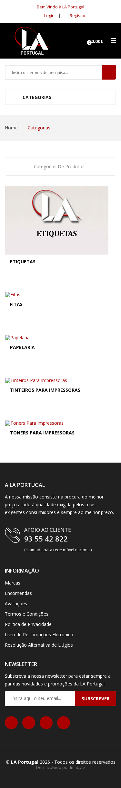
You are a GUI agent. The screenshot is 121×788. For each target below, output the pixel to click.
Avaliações (16, 603)
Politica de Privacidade (28, 624)
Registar (77, 15)
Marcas (12, 583)
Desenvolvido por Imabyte (60, 767)
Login (49, 15)
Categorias (36, 97)
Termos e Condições (26, 614)
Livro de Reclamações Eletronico (39, 634)
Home (11, 128)
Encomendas (18, 593)
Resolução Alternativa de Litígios (39, 645)
